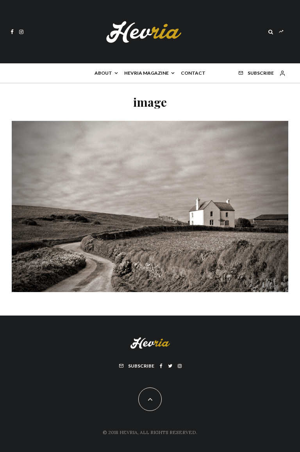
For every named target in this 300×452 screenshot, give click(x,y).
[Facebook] (12, 31)
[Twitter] (170, 366)
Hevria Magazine (146, 73)
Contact (193, 73)
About (103, 73)
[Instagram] (21, 31)
